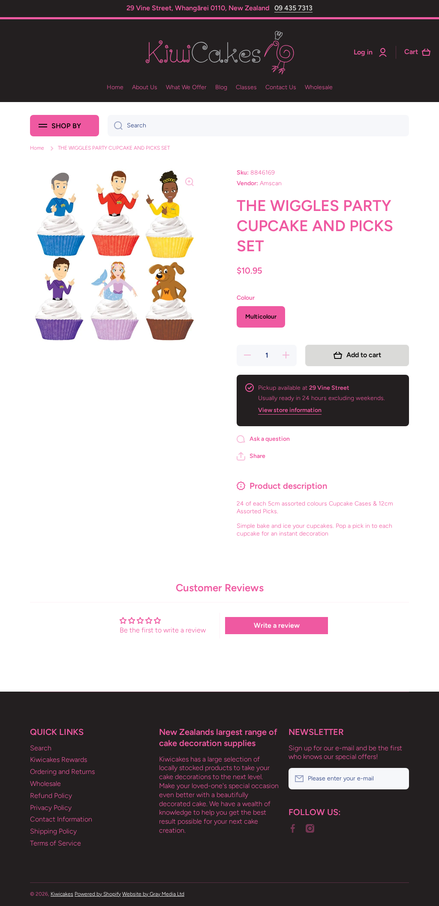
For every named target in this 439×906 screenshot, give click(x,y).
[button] (251, 456)
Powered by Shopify (98, 894)
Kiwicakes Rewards (58, 760)
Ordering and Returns (62, 772)
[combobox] (258, 125)
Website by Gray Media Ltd (153, 894)
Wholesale (45, 784)
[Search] (115, 125)
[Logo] (219, 52)
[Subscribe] (398, 778)
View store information (290, 410)
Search (40, 748)
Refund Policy (51, 796)
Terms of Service (55, 843)
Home (37, 148)
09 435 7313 (293, 8)
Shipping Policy (53, 831)
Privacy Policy (51, 808)
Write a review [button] (277, 625)
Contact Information (61, 819)
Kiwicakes (62, 894)
